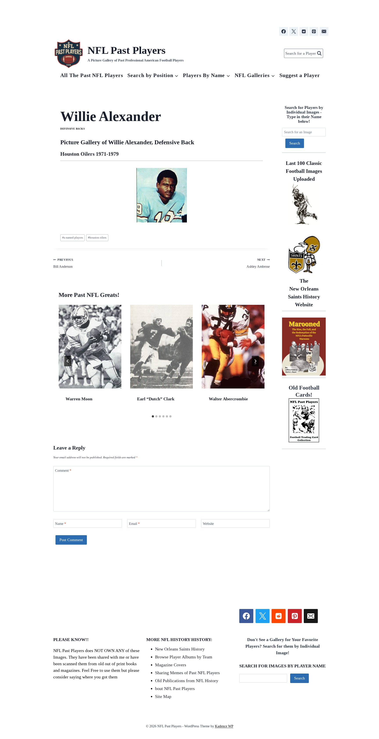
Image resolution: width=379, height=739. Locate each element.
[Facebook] (283, 31)
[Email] (324, 31)
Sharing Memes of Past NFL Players (187, 672)
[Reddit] (303, 31)
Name (60, 523)
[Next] (255, 361)
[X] (293, 31)
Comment (63, 470)
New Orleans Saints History (180, 649)
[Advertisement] (189, 12)
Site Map (163, 696)
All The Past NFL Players (91, 75)
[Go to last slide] (67, 361)
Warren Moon (79, 398)
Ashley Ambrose (258, 263)
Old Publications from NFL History (186, 680)
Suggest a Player (299, 75)
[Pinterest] (313, 31)
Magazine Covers (170, 664)
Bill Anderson (63, 263)
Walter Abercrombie (228, 398)
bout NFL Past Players (175, 688)
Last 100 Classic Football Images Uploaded (304, 171)
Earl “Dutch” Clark (155, 398)
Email (134, 523)
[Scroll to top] (350, 686)
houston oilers (97, 237)
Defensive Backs (72, 128)
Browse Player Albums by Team (183, 656)
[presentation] (90, 346)
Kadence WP (224, 726)
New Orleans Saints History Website (304, 292)
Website (208, 523)
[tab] (153, 416)
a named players (72, 237)
